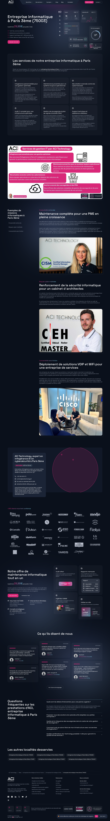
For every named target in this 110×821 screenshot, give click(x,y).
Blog (62, 2)
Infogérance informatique (38, 781)
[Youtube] (22, 797)
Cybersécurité (35, 785)
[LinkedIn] (15, 797)
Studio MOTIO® (19, 817)
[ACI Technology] (11, 2)
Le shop (58, 783)
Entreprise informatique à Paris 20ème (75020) (82, 759)
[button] (61, 454)
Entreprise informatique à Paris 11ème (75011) (21, 759)
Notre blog (58, 785)
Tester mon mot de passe (62, 789)
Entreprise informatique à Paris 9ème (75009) (81, 755)
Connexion (70, 2)
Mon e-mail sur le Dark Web (63, 791)
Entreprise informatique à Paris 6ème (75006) (50, 755)
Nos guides (58, 781)
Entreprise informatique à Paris (53, 772)
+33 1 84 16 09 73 (84, 783)
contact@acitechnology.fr (86, 785)
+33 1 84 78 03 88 (84, 791)
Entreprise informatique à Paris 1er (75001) (21, 755)
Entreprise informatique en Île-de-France (33, 772)
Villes (20, 772)
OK (96, 816)
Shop (57, 2)
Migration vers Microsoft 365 (39, 783)
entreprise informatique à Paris (50, 69)
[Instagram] (12, 797)
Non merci (102, 816)
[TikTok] (26, 797)
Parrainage (58, 793)
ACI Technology (13, 772)
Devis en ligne (89, 2)
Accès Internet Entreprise (38, 793)
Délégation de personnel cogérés (40, 787)
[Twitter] (19, 797)
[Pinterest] (8, 800)
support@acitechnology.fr (86, 793)
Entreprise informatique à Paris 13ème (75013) (52, 759)
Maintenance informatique (38, 789)
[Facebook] (8, 797)
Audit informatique (36, 791)
